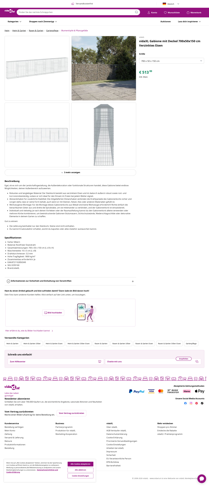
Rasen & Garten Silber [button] (121, 343)
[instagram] (191, 403)
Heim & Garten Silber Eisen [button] (79, 343)
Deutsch (171, 4)
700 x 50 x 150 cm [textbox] (150, 61)
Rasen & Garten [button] (101, 343)
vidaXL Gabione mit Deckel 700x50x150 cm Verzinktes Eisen (169, 43)
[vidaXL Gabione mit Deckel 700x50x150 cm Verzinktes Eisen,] (37, 68)
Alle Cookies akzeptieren (80, 464)
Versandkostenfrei (84, 3)
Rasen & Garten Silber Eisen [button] (169, 343)
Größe (142, 54)
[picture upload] (85, 312)
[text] (145, 72)
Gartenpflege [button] (191, 343)
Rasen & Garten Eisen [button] (144, 343)
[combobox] (78, 12)
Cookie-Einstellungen (116, 444)
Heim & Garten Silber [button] (32, 343)
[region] (50, 470)
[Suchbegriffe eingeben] (136, 12)
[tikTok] (202, 403)
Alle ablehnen (80, 470)
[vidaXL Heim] (10, 11)
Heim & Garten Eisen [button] (54, 343)
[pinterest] (196, 403)
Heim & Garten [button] (12, 343)
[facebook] (185, 403)
